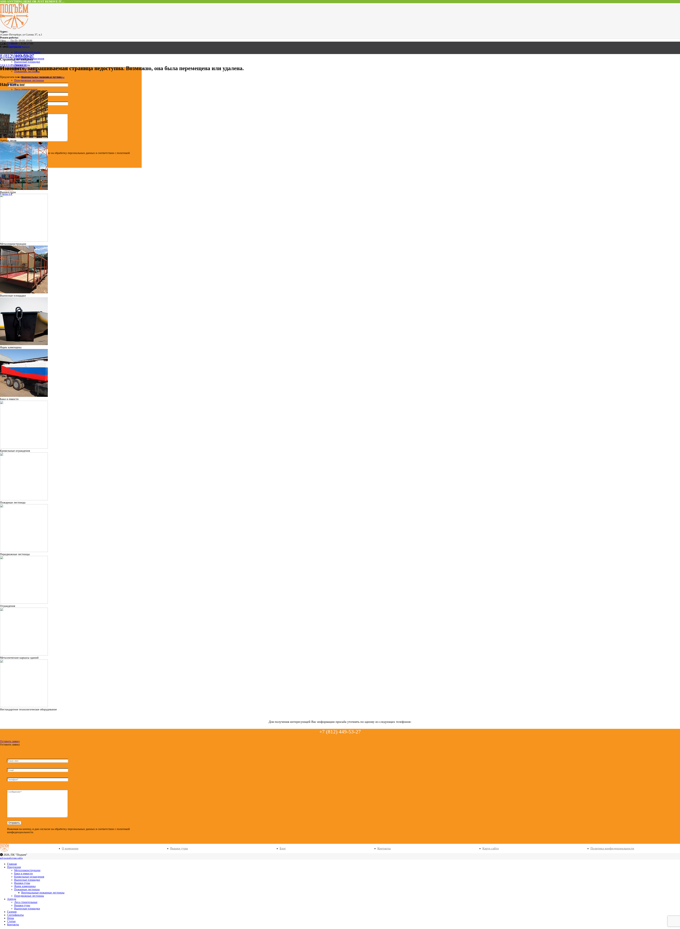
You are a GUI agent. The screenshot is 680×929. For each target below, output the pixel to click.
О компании (70, 848)
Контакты (384, 848)
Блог (283, 848)
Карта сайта (490, 848)
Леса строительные (25, 89)
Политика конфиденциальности (612, 848)
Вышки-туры (22, 905)
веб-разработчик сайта (11, 858)
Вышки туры (179, 848)
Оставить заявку (10, 741)
